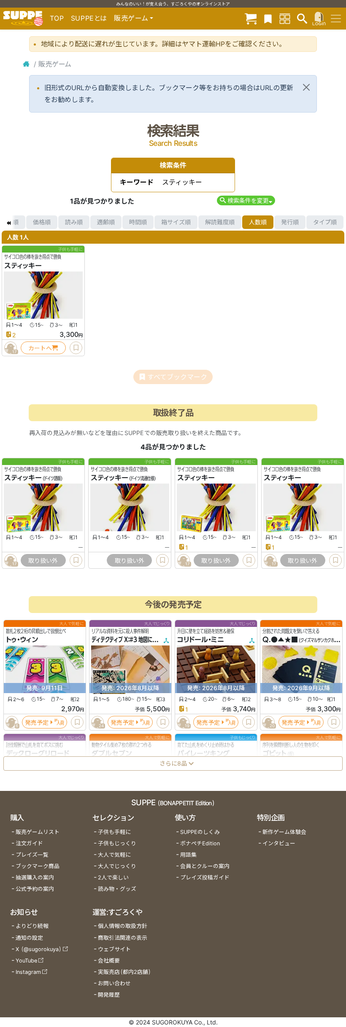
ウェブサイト (114, 949)
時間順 (138, 222)
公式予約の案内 (35, 889)
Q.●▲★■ (280, 639)
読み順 (74, 222)
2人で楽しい (113, 877)
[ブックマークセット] (268, 18)
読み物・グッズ (117, 889)
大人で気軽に (114, 855)
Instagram (28, 972)
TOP (57, 18)
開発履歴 (109, 995)
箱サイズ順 (176, 222)
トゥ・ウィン (22, 639)
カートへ (40, 348)
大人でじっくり (117, 866)
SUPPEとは (89, 18)
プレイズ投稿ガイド (205, 877)
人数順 (258, 222)
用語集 (188, 855)
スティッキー (23, 265)
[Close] (306, 87)
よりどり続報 (32, 926)
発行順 (290, 222)
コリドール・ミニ (200, 639)
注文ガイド (29, 843)
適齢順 (106, 222)
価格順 (42, 222)
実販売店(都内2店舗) (124, 972)
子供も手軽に (114, 832)
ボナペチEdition (200, 843)
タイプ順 (325, 222)
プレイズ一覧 (32, 855)
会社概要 (109, 960)
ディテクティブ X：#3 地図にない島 (129, 639)
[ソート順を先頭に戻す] (8, 222)
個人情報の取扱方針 (122, 926)
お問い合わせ (114, 983)
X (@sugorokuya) (39, 949)
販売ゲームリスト (37, 832)
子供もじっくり (117, 843)
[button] (246, 200)
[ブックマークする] (76, 347)
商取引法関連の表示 (122, 938)
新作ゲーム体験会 (284, 832)
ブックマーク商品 (37, 866)
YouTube (26, 960)
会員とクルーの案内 (205, 866)
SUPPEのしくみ (200, 832)
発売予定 (37, 722)
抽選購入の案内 (35, 877)
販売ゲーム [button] (131, 18)
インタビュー (278, 843)
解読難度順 (220, 222)
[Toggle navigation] (335, 18)
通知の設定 (29, 938)
